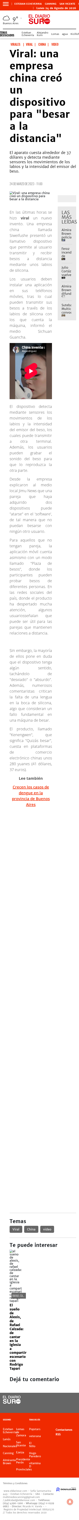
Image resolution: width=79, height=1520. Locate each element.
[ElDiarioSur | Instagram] (61, 1407)
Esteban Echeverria (28, 4)
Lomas (55, 34)
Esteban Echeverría (28, 34)
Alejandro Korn (42, 34)
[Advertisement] (39, 850)
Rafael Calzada (20, 1296)
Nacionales (10, 1446)
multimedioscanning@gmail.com (21, 1497)
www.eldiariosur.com (15, 1490)
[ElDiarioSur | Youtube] (69, 1407)
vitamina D (35, 1465)
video (47, 1229)
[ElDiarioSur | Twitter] (69, 1400)
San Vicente (67, 4)
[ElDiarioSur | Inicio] (74, 1420)
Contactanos (64, 1429)
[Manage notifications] (70, 1502)
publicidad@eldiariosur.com (20, 1500)
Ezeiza (20, 1452)
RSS (58, 1434)
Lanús (7, 1439)
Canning (50, 4)
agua (65, 34)
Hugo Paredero (35, 1454)
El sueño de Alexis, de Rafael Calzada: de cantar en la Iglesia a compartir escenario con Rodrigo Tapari (18, 1337)
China (31, 1229)
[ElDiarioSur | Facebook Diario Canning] (61, 1400)
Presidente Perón (23, 1461)
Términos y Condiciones (15, 1483)
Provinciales (24, 1469)
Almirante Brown (9, 1461)
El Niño (32, 1444)
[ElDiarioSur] (12, 1403)
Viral (15, 1229)
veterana (35, 1436)
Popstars (34, 1429)
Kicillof (75, 34)
